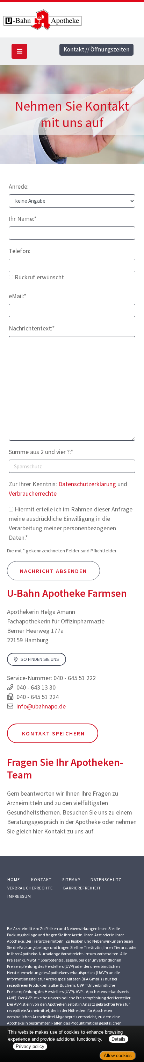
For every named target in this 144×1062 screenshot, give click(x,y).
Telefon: (19, 251)
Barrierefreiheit (82, 887)
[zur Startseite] (72, 19)
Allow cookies (118, 1055)
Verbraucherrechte (33, 493)
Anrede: (19, 186)
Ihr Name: (23, 219)
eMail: (18, 296)
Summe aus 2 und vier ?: (41, 452)
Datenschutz (106, 879)
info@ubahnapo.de (41, 706)
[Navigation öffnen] (19, 51)
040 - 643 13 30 (36, 687)
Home (13, 879)
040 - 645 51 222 (74, 678)
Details (118, 1039)
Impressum (19, 896)
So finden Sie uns (39, 659)
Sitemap (71, 879)
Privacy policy (30, 1046)
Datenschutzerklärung (87, 484)
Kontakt (41, 879)
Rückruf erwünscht (38, 277)
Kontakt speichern (52, 733)
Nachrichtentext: (32, 328)
